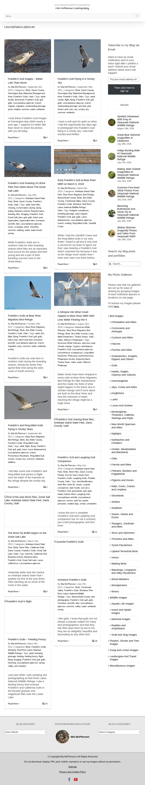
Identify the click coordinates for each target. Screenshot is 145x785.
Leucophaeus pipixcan (23, 103)
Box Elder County (79, 333)
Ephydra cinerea (22, 211)
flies (18, 214)
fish (42, 333)
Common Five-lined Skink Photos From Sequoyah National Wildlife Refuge (128, 192)
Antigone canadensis (79, 210)
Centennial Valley (73, 201)
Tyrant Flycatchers (121, 545)
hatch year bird (25, 340)
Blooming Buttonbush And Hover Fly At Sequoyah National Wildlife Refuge (128, 212)
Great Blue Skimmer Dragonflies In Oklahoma (128, 137)
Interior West (70, 494)
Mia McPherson (18, 87)
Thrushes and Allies (122, 539)
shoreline (34, 227)
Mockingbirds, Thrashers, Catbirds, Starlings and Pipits (123, 415)
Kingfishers (117, 393)
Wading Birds (118, 563)
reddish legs (73, 503)
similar (83, 503)
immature (40, 220)
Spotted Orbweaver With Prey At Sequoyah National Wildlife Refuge (128, 121)
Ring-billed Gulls (80, 223)
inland (60, 494)
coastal (86, 484)
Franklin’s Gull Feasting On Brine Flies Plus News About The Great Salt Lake (26, 187)
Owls (114, 458)
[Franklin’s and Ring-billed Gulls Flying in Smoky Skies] (27, 402)
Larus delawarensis (37, 449)
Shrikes (115, 501)
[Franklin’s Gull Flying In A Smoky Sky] (77, 56)
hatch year (38, 217)
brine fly (71, 484)
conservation (22, 208)
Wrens (115, 591)
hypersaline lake (27, 220)
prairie (85, 500)
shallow (17, 109)
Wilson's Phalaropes (73, 340)
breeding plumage (66, 213)
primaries (62, 503)
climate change (65, 346)
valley (77, 606)
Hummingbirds (119, 380)
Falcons (115, 343)
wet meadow (20, 666)
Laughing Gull (83, 494)
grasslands (77, 491)
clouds (61, 99)
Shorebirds (117, 495)
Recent (124, 105)
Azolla (11, 99)
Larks (114, 399)
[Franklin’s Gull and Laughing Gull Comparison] (77, 434)
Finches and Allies (121, 349)
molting (68, 223)
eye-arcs (85, 488)
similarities (92, 503)
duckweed (19, 99)
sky (75, 109)
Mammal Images (120, 619)
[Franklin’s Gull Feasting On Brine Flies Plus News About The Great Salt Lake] (27, 161)
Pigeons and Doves (122, 480)
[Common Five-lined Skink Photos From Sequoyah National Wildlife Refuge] (111, 191)
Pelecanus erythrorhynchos (80, 356)
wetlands (40, 109)
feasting (11, 214)
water (32, 109)
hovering (12, 662)
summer (25, 109)
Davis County (38, 90)
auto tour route (88, 343)
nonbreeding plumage (35, 106)
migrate (11, 106)
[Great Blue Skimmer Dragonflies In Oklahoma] (111, 137)
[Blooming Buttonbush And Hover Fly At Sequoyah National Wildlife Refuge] (111, 211)
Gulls (114, 365)
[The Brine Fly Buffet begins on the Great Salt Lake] (27, 511)
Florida (61, 475)
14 (46, 703)
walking (20, 230)
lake (18, 224)
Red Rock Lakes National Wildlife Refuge (75, 593)
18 (95, 641)
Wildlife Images (118, 597)
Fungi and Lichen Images (124, 650)
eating (10, 211)
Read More (13, 137)
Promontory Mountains (18, 456)
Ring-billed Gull (37, 456)
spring (41, 662)
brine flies (35, 204)
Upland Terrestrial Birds (124, 551)
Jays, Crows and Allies (124, 387)
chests (79, 484)
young (11, 233)
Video (60, 340)
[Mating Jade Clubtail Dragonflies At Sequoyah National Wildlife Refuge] (111, 172)
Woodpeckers (119, 585)
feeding (20, 656)
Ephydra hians (37, 211)
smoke (11, 459)
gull (41, 99)
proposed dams (83, 359)
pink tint (77, 500)
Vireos (115, 557)
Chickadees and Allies (123, 322)
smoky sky (83, 109)
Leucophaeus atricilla (67, 497)
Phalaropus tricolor (66, 359)
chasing (11, 208)
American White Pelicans (69, 343)
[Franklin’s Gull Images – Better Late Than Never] (27, 56)
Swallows (116, 508)
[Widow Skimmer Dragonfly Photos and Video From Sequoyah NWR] (111, 231)
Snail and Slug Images (124, 634)
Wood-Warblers (120, 579)
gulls (10, 103)
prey (20, 346)
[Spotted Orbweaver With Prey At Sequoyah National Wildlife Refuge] (111, 120)
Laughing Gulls (80, 478)
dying (38, 208)
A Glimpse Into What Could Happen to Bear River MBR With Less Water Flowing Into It (76, 316)
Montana (77, 204)
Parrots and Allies (121, 464)
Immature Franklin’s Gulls (72, 579)
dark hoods (75, 488)
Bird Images (116, 316)
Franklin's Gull (32, 99)
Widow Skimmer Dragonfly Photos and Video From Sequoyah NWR (127, 232)
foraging (24, 214)
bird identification (84, 481)
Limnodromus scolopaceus (70, 352)
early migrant (81, 213)
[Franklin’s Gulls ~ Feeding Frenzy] (27, 616)
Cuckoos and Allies (122, 337)
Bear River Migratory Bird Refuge (78, 194)
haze (24, 449)
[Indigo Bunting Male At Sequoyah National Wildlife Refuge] (111, 154)
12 (95, 532)
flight (67, 99)
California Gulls (37, 547)
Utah (31, 96)
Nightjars (116, 433)
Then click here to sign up (124, 89)
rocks (10, 227)
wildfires (11, 462)
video (73, 362)
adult (43, 96)
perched (82, 106)
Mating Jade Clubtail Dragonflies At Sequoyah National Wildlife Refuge (128, 173)
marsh (38, 103)
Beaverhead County (67, 197)
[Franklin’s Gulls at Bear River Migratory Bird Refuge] (27, 292)
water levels (36, 230)
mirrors (69, 500)
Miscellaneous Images (122, 665)
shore (26, 227)
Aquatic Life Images (122, 603)
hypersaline (13, 220)
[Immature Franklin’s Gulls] (77, 557)
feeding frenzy (31, 656)
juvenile (11, 224)
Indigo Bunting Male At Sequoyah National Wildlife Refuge (128, 155)
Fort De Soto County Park (77, 475)
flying (72, 99)
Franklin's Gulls (20, 96)
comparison (63, 488)
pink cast (69, 109)
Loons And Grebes (122, 405)
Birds (28, 90)
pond (10, 109)
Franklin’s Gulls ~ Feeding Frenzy (27, 639)
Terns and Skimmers (123, 532)
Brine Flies (74, 472)
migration (20, 106)
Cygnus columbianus (82, 346)
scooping (18, 227)
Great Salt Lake (15, 217)
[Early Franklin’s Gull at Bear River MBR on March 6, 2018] (77, 161)
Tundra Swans (81, 336)
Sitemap (72, 767)
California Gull (40, 554)
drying (32, 208)
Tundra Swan (64, 362)
